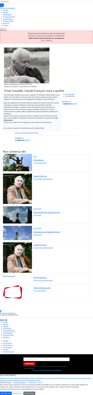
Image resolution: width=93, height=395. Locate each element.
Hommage (70, 94)
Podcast (5, 25)
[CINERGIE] (7, 8)
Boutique (6, 23)
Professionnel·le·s (9, 17)
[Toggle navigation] (1, 29)
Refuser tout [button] (17, 393)
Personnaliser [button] (29, 393)
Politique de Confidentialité (20, 389)
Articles (5, 10)
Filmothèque (7, 15)
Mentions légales (20, 383)
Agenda (5, 12)
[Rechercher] (2, 5)
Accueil (5, 322)
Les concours (7, 343)
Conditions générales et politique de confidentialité (46, 370)
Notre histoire (8, 345)
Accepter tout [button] (6, 393)
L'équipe (6, 350)
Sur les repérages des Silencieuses (27, 133)
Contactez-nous (8, 352)
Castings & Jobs (8, 21)
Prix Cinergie (7, 347)
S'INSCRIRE (29, 364)
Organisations (8, 19)
